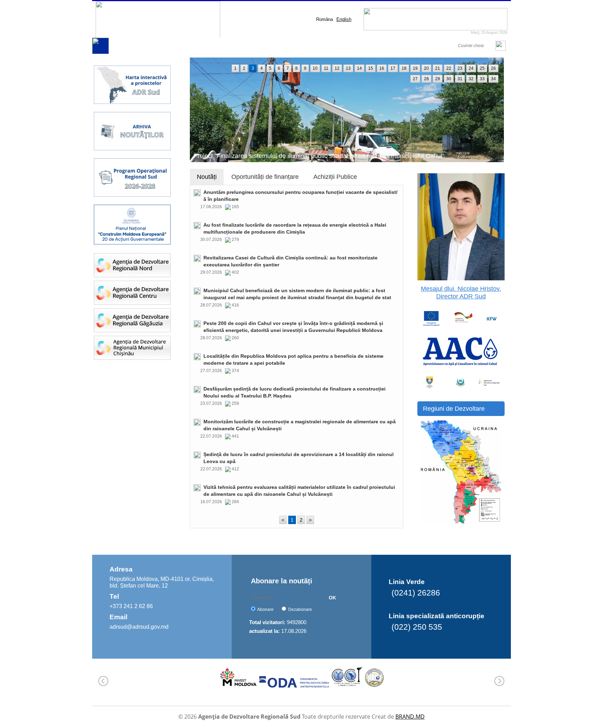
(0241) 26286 (416, 592)
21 (437, 68)
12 (337, 68)
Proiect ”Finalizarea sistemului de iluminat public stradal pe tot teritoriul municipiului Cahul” (318, 155)
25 (482, 68)
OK (332, 597)
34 (493, 78)
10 (315, 68)
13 (348, 68)
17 (392, 68)
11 (326, 68)
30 (448, 78)
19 (415, 68)
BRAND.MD (410, 716)
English (343, 19)
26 (493, 68)
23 (459, 68)
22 (448, 68)
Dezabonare (300, 609)
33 (482, 78)
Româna (324, 19)
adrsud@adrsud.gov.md (139, 627)
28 (426, 78)
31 (459, 78)
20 (426, 68)
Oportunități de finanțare (265, 176)
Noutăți (207, 176)
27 (415, 78)
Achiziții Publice (335, 176)
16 (381, 68)
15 (370, 68)
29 (437, 78)
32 (471, 78)
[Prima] (100, 52)
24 (471, 68)
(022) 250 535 (417, 626)
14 (359, 68)
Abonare (265, 609)
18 (404, 68)
